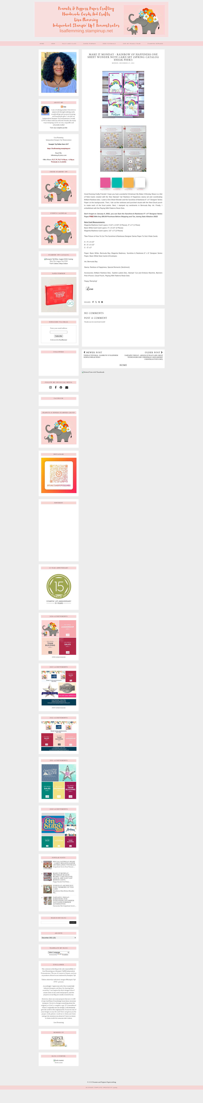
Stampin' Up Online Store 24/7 (59, 144)
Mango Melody (128, 189)
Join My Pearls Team (132, 43)
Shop (53, 43)
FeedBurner (63, 340)
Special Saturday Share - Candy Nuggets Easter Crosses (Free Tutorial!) (64, 863)
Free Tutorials (109, 43)
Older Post (144, 355)
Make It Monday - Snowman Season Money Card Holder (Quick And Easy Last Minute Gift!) (62, 876)
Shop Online (63, 263)
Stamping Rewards (155, 43)
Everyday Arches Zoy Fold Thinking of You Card (63, 887)
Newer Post (101, 354)
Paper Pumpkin (89, 43)
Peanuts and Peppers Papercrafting (104, 1082)
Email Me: (58, 153)
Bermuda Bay (116, 189)
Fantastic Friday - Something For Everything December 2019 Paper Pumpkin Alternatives (63, 901)
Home (42, 43)
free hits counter (59, 1062)
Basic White (140, 189)
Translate (65, 954)
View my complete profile (58, 128)
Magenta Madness (105, 189)
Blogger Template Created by (101, 1087)
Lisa (64, 107)
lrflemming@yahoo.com (58, 155)
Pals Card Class (69, 43)
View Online (54, 263)
